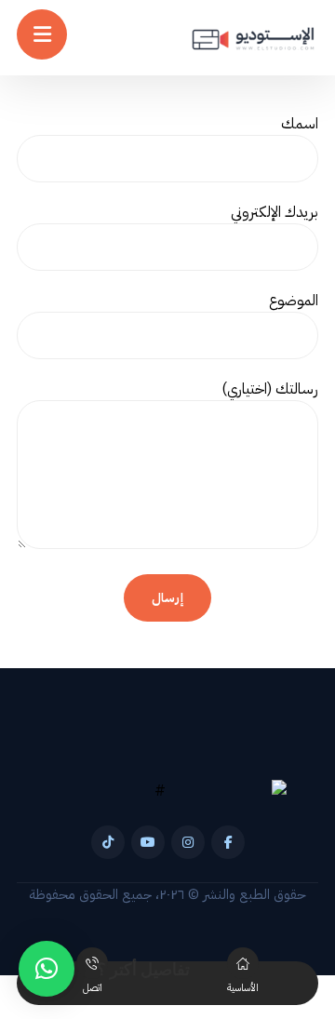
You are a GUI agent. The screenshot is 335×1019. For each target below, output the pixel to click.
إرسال (167, 598)
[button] (228, 842)
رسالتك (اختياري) (269, 389)
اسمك (299, 124)
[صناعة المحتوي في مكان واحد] (253, 39)
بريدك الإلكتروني (274, 212)
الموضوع (293, 300)
